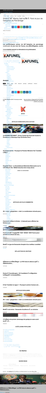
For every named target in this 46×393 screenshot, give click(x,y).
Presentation (6, 15)
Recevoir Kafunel (7, 28)
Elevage (8, 98)
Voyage (8, 224)
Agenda (8, 82)
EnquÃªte (7, 205)
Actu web (7, 186)
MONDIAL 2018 (8, 160)
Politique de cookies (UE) (8, 368)
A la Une (7, 65)
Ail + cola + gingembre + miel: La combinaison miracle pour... (22, 299)
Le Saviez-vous (10, 219)
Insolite (6, 176)
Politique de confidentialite (12, 23)
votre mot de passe (20, 38)
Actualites (6, 63)
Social (8, 141)
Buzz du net (7, 170)
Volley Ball (7, 164)
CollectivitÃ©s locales (11, 128)
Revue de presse (8, 134)
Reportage (7, 203)
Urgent (8, 70)
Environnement (8, 107)
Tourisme (8, 144)
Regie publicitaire (8, 26)
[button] (5, 60)
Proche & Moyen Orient (11, 125)
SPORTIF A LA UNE (9, 150)
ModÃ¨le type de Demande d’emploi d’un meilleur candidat (22, 244)
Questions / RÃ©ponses (10, 209)
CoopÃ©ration (9, 112)
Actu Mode (9, 212)
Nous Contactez (32, 365)
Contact (5, 27)
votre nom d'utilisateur (7, 37)
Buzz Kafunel (8, 169)
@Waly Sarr (2, 392)
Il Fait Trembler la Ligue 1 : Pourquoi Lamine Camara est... (21, 285)
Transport (7, 146)
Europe (8, 121)
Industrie (8, 102)
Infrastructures (9, 147)
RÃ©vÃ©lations (8, 182)
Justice (8, 140)
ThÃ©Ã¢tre (9, 78)
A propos (7, 18)
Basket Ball (7, 153)
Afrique (8, 117)
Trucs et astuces (8, 183)
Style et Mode (8, 211)
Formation (9, 138)
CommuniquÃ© (10, 83)
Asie (7, 120)
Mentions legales (8, 21)
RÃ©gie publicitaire (24, 365)
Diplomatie (9, 114)
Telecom (7, 193)
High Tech (7, 189)
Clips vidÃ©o (8, 228)
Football (7, 159)
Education (7, 105)
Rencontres (9, 221)
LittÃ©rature (9, 79)
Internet (7, 190)
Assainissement (10, 108)
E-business (7, 188)
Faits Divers (7, 175)
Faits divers (6, 166)
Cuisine (8, 216)
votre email (5, 49)
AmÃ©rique (9, 118)
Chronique (7, 201)
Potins (6, 180)
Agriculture (9, 86)
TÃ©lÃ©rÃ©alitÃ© (9, 231)
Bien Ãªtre (9, 215)
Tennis (6, 163)
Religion (8, 143)
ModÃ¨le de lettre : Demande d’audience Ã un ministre (20, 309)
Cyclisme (7, 154)
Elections (8, 130)
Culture (6, 72)
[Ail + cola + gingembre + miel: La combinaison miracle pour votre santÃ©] (23, 295)
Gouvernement (9, 131)
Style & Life (9, 222)
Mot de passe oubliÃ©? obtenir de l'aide (11, 42)
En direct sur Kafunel (11, 68)
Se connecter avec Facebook (9, 41)
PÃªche (8, 104)
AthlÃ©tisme (7, 156)
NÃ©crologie (8, 177)
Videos (5, 225)
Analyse (7, 198)
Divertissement (8, 173)
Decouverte (6, 196)
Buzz (6, 167)
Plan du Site (7, 24)
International (7, 115)
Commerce (9, 94)
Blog (5, 14)
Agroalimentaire (10, 88)
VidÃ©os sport (8, 234)
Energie (8, 99)
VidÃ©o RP (7, 232)
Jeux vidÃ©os (8, 192)
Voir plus (4, 248)
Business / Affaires (10, 92)
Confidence (7, 172)
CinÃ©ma (8, 76)
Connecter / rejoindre (8, 12)
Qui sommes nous (8, 17)
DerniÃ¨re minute (10, 66)
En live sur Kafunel (10, 69)
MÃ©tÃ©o (9, 109)
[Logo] (12, 63)
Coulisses (8, 218)
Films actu (7, 227)
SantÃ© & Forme (8, 135)
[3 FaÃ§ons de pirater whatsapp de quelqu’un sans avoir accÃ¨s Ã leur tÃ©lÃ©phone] (23, 315)
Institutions (9, 133)
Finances (8, 101)
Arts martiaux (8, 151)
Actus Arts (9, 75)
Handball (7, 157)
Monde (8, 124)
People (6, 179)
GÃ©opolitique (8, 111)
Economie (7, 85)
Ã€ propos (5, 365)
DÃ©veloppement (10, 95)
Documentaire (8, 202)
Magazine (7, 208)
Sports (5, 149)
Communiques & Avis (9, 81)
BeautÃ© (8, 91)
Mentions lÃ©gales (12, 364)
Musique (7, 229)
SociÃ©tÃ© (7, 137)
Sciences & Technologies (9, 185)
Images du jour (8, 206)
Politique (7, 127)
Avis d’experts (8, 199)
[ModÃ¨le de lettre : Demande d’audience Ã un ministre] (23, 305)
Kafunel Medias (8, 20)
